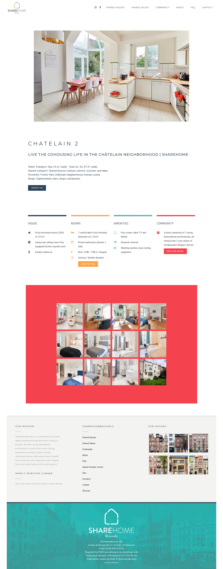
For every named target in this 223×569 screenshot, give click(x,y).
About (85, 455)
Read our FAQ (88, 264)
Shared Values (88, 443)
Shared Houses (89, 437)
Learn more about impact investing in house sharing (38, 483)
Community (87, 449)
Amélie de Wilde (107, 559)
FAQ (84, 461)
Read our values (175, 251)
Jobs (84, 473)
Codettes (113, 562)
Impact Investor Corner (92, 467)
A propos (86, 478)
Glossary (86, 490)
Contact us (37, 188)
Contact (85, 484)
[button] (70, 316)
